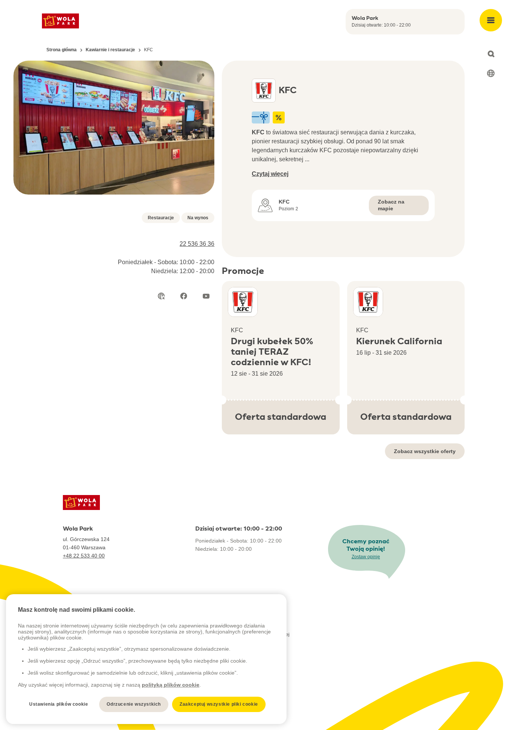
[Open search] (490, 53)
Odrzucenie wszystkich (134, 704)
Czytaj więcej (270, 174)
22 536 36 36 (197, 244)
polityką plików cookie (170, 685)
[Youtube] (206, 296)
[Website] (161, 296)
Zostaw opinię (366, 556)
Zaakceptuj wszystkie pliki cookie (219, 704)
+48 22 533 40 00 (84, 556)
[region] (146, 659)
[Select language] (490, 73)
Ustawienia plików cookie (58, 704)
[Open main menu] (491, 20)
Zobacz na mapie (391, 205)
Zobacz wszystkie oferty (425, 451)
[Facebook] (183, 296)
